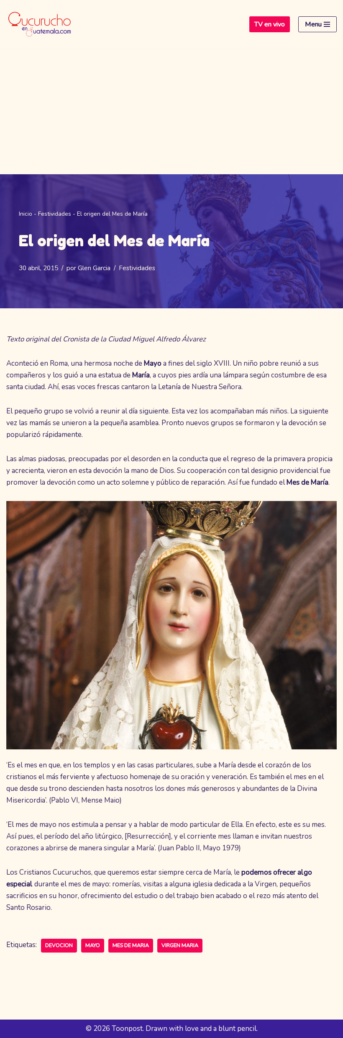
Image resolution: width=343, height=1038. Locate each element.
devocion (59, 945)
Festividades (54, 214)
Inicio (25, 214)
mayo (92, 945)
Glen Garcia (94, 268)
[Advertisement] (171, 111)
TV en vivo (269, 24)
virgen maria (179, 945)
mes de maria (131, 945)
